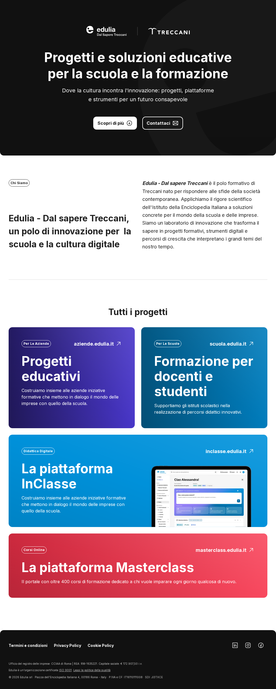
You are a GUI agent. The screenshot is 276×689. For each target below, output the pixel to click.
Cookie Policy (101, 645)
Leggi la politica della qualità (92, 670)
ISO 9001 (65, 670)
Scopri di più (111, 123)
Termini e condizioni (28, 645)
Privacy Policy (67, 645)
